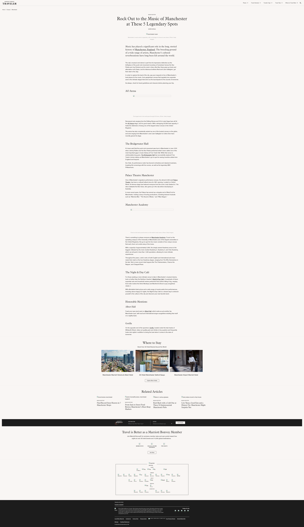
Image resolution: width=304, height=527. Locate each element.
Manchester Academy (158, 237)
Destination (131, 421)
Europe (8, 9)
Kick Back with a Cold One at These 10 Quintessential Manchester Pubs (164, 405)
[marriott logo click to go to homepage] (10, 3)
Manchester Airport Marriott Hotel (186, 375)
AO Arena (131, 123)
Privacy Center (143, 518)
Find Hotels (180, 422)
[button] (246, 2)
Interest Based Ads (181, 518)
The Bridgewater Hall (148, 155)
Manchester (14, 9)
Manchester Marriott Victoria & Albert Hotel (118, 375)
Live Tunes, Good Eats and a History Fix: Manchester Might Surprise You (193, 405)
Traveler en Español (119, 504)
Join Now (152, 452)
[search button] (300, 3)
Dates (154, 421)
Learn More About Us (119, 518)
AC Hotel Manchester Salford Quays (152, 375)
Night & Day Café (158, 279)
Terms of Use (135, 518)
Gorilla (152, 328)
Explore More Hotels (152, 380)
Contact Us (128, 518)
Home (3, 9)
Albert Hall (148, 311)
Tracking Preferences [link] (124, 521)
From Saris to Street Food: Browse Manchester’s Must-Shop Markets (137, 407)
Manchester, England (145, 49)
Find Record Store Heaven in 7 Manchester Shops (109, 404)
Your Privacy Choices (170, 518)
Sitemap (116, 521)
